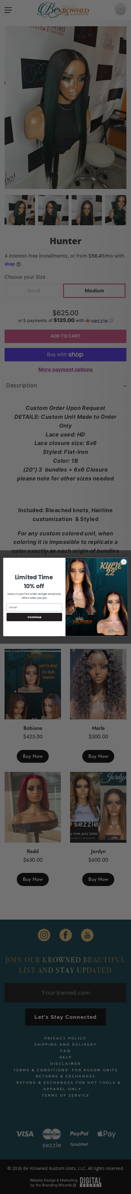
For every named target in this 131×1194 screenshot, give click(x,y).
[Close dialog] (123, 562)
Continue (34, 617)
